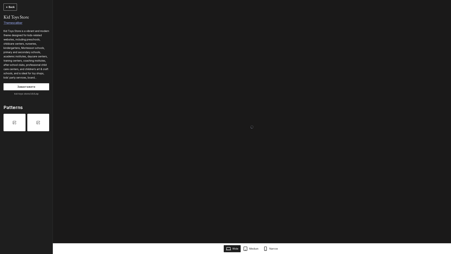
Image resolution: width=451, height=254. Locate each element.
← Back (10, 6)
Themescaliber (13, 23)
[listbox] (26, 122)
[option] (15, 122)
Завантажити (26, 86)
